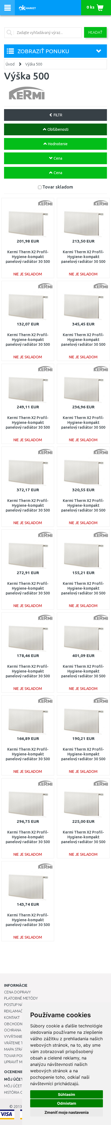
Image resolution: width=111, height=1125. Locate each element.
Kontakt (12, 1017)
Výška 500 (33, 64)
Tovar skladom (57, 186)
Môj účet (13, 1086)
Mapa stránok (17, 1049)
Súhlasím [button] (66, 1094)
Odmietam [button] (66, 1103)
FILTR (57, 115)
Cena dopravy (17, 992)
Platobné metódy (21, 998)
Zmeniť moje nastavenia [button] (66, 1112)
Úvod (10, 64)
